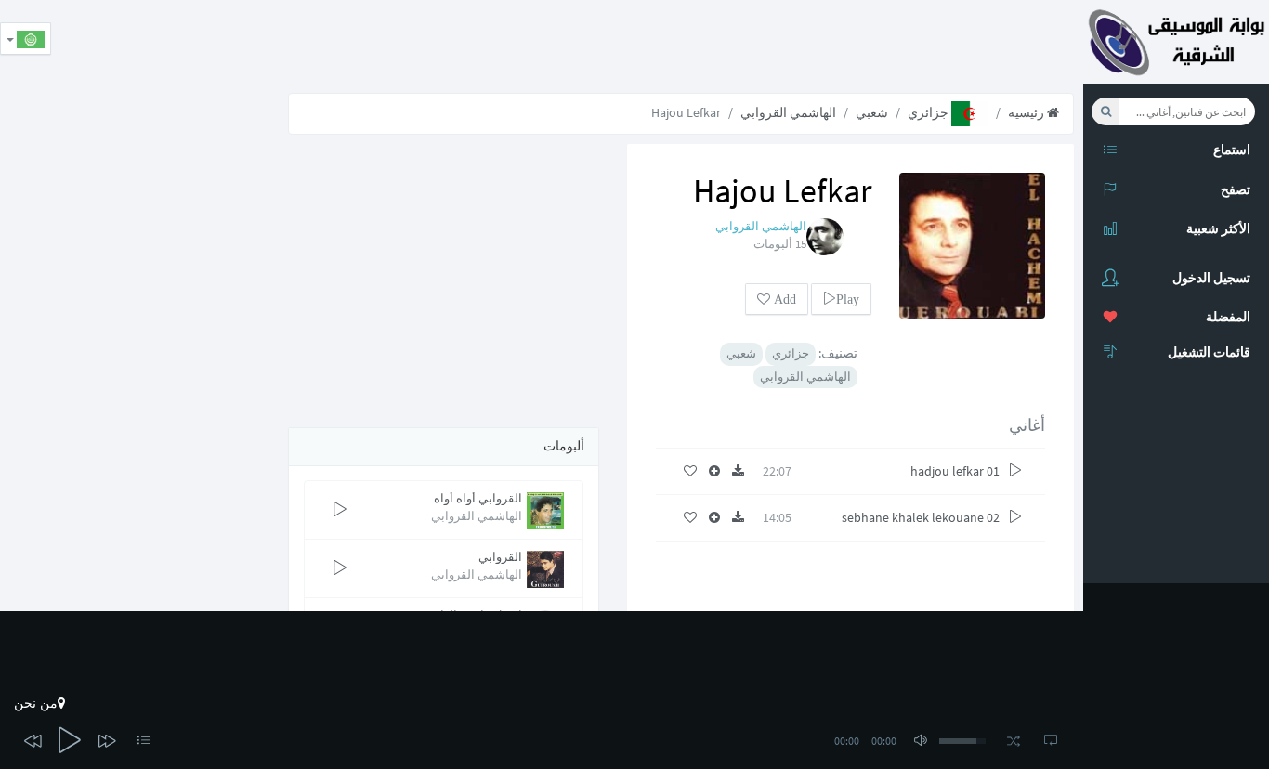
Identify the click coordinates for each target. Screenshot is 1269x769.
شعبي (872, 112)
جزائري (929, 112)
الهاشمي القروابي (788, 112)
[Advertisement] (745, 42)
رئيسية (1027, 112)
